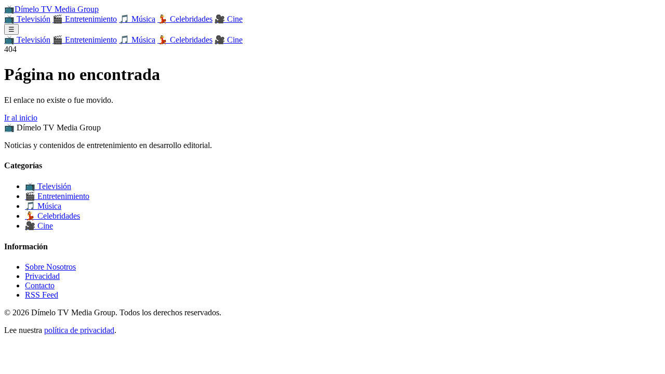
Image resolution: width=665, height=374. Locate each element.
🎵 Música (137, 19)
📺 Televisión (27, 19)
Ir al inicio (20, 117)
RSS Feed (41, 294)
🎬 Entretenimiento (84, 19)
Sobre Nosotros (50, 266)
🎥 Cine (229, 19)
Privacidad (42, 276)
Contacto (40, 285)
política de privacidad (79, 330)
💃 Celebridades (184, 19)
